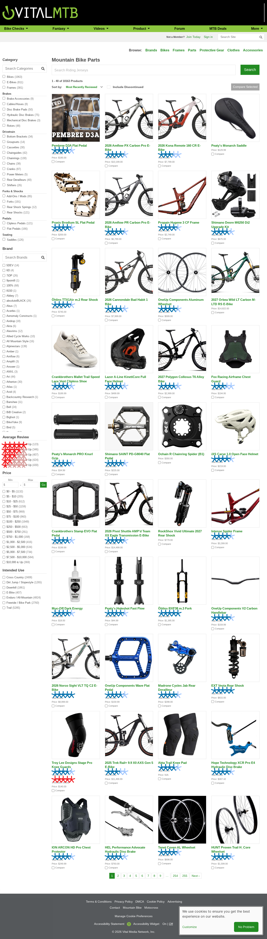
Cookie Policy (156, 901)
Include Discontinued (128, 87)
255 (185, 875)
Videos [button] (100, 28)
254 (176, 875)
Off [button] (171, 923)
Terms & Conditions (99, 901)
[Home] (40, 12)
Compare (60, 161)
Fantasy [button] (59, 28)
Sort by (56, 87)
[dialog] (221, 921)
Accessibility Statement (109, 923)
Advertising (175, 901)
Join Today (193, 36)
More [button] (255, 28)
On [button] (164, 923)
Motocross (151, 907)
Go (43, 484)
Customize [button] (189, 927)
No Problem (246, 927)
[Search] (260, 37)
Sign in (208, 36)
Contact (115, 907)
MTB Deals (218, 28)
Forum (179, 28)
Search (250, 70)
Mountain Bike (132, 907)
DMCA (139, 901)
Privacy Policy (124, 901)
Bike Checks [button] (14, 28)
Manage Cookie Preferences (133, 916)
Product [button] (140, 28)
